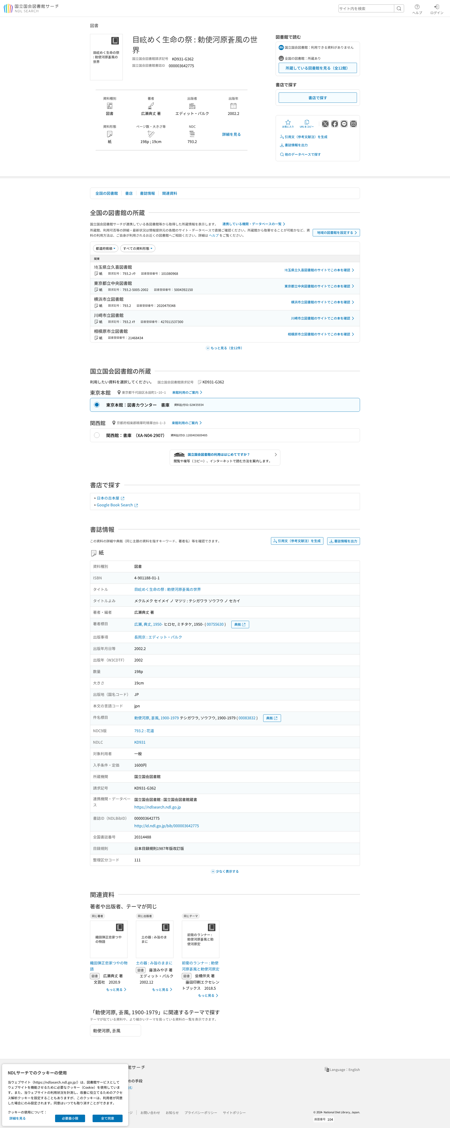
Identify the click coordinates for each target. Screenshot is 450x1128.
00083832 (247, 717)
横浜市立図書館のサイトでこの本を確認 (320, 302)
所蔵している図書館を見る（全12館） (318, 68)
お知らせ (172, 1112)
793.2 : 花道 (144, 730)
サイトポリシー (234, 1112)
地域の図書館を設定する (335, 232)
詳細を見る (231, 134)
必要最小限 (70, 1118)
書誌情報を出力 (296, 145)
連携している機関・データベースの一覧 (251, 223)
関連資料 (169, 193)
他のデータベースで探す (303, 154)
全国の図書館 (106, 193)
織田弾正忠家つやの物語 (109, 966)
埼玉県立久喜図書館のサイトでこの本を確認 (317, 270)
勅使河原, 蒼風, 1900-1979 (156, 717)
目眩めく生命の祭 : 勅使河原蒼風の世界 (167, 589)
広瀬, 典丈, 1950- (148, 624)
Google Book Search (115, 504)
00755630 (215, 624)
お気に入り (288, 126)
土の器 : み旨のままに (154, 963)
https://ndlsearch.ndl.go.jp (157, 807)
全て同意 (107, 1118)
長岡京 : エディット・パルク (158, 637)
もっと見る (114, 989)
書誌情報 (147, 193)
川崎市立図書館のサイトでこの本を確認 (320, 318)
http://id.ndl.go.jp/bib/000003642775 (166, 825)
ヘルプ (417, 12)
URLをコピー (307, 126)
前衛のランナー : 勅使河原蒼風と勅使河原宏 (200, 966)
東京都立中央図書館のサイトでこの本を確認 (317, 286)
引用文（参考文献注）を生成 (306, 136)
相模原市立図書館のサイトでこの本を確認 (319, 334)
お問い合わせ (150, 1112)
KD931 (140, 742)
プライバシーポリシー (200, 1112)
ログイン (436, 12)
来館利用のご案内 (185, 392)
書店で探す (317, 97)
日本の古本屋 (108, 498)
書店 (129, 193)
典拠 (237, 624)
